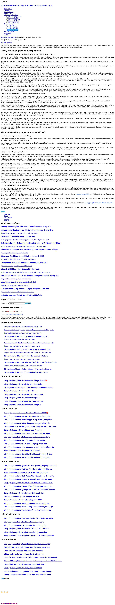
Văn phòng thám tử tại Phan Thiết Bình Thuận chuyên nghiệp (27, 486)
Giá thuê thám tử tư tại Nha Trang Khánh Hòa (21, 496)
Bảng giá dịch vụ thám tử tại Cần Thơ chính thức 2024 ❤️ (26, 413)
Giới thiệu (7, 10)
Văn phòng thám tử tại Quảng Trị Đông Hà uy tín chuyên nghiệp (28, 479)
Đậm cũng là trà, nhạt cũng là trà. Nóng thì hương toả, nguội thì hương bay (30, 276)
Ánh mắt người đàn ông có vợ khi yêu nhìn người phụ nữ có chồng (27, 230)
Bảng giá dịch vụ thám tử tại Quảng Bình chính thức (24, 493)
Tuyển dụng (7, 33)
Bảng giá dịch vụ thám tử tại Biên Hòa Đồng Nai (22, 405)
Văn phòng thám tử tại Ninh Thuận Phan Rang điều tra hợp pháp (29, 476)
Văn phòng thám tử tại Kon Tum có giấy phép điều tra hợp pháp (28, 518)
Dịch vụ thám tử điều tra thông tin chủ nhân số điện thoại (26, 356)
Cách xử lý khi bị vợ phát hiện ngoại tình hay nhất (20, 269)
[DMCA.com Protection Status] (5, 579)
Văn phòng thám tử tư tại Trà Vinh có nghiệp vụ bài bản (25, 444)
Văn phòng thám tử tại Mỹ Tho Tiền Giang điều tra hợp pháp (27, 416)
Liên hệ (6, 34)
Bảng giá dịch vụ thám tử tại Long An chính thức (23, 430)
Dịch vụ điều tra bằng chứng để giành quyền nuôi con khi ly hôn (29, 330)
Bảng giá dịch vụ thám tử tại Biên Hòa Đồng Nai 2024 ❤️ (25, 381)
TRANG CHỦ (8, 9)
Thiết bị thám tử (8, 13)
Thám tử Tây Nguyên (13, 19)
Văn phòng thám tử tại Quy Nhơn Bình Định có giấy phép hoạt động (30, 466)
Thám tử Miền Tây (12, 18)
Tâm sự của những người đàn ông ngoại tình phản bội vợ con (25, 289)
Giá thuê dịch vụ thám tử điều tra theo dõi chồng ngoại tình (27, 547)
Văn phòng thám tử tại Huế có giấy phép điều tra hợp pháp (26, 503)
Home (2, 37)
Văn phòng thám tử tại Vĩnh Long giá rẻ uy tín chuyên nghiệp (27, 433)
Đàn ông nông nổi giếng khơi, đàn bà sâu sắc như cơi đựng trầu (26, 226)
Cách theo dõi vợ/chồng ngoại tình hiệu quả (18, 236)
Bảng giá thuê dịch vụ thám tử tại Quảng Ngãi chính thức (26, 472)
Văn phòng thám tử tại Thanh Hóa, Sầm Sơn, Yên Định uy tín (27, 510)
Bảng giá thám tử (9, 31)
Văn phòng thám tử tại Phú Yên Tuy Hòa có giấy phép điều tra (28, 469)
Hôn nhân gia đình (12, 30)
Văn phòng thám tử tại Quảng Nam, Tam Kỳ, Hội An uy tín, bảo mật (29, 490)
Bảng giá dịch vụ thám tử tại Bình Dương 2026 (22, 398)
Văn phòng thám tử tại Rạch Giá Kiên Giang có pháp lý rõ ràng (28, 454)
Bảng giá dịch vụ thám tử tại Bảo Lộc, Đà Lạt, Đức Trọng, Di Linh (29, 535)
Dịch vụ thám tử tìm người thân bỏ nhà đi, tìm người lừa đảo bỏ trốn (30, 362)
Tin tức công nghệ (12, 28)
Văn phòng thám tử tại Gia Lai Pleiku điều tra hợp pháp (25, 525)
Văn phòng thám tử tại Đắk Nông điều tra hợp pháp (24, 522)
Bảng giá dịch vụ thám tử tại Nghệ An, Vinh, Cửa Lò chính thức (28, 483)
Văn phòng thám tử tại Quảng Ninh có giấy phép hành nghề (27, 544)
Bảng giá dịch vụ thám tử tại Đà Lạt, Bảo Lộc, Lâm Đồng (25, 532)
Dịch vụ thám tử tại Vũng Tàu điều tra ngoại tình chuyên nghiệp (28, 387)
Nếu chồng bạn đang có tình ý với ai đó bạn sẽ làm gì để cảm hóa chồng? (29, 249)
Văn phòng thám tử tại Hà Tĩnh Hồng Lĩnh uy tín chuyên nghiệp (28, 507)
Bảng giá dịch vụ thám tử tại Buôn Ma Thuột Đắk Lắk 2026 (26, 529)
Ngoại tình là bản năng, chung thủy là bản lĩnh (18, 282)
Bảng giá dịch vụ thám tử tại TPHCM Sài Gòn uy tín (23, 394)
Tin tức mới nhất (9, 24)
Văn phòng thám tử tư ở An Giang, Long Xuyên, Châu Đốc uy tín (29, 447)
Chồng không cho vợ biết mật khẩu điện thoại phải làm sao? (24, 262)
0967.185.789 (10, 311)
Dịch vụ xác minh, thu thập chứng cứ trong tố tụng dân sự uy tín (29, 343)
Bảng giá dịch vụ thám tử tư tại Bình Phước (21, 391)
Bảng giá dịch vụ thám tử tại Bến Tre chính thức (22, 450)
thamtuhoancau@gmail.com (14, 314)
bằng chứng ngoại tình (82, 194)
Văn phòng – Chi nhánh (11, 15)
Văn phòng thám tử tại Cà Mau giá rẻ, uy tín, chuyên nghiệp (27, 437)
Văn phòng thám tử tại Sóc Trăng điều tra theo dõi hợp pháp (27, 457)
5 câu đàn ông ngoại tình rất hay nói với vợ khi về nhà (21, 295)
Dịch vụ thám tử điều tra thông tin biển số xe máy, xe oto (26, 372)
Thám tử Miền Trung (13, 21)
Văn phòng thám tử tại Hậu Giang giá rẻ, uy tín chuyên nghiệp (28, 420)
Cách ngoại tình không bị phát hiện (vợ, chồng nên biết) (22, 256)
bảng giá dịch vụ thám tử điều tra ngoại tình (99, 203)
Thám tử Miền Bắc (12, 22)
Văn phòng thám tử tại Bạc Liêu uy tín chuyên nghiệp (24, 440)
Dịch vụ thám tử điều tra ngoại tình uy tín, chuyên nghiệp (26, 336)
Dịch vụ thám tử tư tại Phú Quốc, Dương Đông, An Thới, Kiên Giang (30, 426)
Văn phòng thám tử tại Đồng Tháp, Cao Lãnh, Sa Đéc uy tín (27, 423)
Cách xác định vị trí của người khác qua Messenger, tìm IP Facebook (30, 557)
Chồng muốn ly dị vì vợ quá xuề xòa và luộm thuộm (24, 554)
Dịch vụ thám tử (8, 12)
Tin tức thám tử (11, 25)
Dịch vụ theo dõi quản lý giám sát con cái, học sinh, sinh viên (27, 369)
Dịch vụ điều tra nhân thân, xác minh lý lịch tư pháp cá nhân (27, 349)
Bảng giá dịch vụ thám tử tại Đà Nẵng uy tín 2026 (23, 500)
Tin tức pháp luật (12, 27)
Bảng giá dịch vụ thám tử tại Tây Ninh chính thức (23, 384)
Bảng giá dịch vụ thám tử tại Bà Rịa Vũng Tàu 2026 (23, 401)
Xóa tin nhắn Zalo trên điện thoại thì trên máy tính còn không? (28, 571)
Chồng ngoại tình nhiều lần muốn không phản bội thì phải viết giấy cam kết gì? (31, 243)
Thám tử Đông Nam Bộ (14, 16)
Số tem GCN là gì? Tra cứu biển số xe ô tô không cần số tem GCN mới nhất (33, 561)
